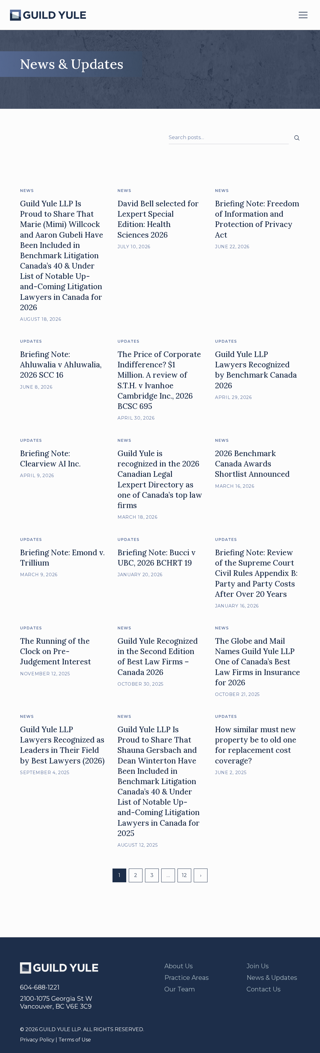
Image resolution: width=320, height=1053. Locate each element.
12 (184, 875)
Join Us (258, 966)
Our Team (179, 989)
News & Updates (272, 977)
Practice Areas (186, 977)
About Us (178, 966)
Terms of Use (74, 1040)
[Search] (297, 137)
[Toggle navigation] (303, 15)
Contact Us (264, 989)
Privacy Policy (37, 1040)
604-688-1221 (39, 987)
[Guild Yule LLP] (48, 15)
